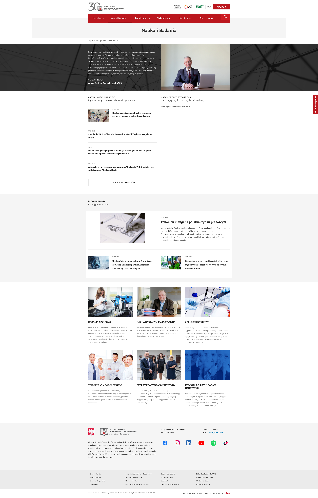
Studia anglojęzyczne (97, 481)
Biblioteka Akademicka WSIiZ (206, 474)
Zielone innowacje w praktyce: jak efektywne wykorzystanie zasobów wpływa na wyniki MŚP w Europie (206, 265)
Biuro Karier (94, 484)
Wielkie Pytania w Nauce (204, 477)
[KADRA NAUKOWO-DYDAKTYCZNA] (159, 302)
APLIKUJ (221, 6)
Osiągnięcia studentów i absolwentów (138, 474)
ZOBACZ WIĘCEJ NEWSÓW (123, 182)
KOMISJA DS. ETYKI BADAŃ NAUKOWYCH (200, 387)
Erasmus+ (164, 481)
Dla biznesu (185, 18)
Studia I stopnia (95, 474)
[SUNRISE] (188, 7)
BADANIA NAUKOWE (99, 321)
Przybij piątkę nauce (203, 484)
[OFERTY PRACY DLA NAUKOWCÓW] (159, 365)
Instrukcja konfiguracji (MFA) (192, 493)
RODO (206, 493)
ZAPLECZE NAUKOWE (197, 321)
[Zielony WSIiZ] (199, 7)
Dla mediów (213, 493)
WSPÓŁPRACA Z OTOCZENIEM (105, 385)
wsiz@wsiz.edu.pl (216, 433)
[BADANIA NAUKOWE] (110, 302)
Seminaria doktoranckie (133, 477)
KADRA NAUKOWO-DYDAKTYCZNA (156, 321)
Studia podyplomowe (168, 474)
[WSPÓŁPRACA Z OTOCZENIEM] (110, 365)
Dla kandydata (163, 18)
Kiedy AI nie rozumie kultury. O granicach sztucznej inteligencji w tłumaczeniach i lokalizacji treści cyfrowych (132, 265)
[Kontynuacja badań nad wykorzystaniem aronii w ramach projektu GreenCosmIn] (98, 115)
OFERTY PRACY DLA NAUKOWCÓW (156, 385)
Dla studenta (141, 18)
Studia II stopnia (95, 477)
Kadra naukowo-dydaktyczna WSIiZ (137, 484)
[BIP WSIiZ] (227, 493)
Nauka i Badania (118, 18)
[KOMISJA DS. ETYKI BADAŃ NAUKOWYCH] (207, 365)
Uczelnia (97, 18)
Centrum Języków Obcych (170, 484)
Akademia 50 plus (167, 477)
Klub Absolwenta (131, 481)
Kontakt (221, 493)
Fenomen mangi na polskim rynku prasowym (193, 222)
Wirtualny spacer (315, 104)
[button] (225, 17)
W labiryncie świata (202, 481)
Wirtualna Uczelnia (177, 7)
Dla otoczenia (206, 18)
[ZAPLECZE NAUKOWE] (207, 302)
